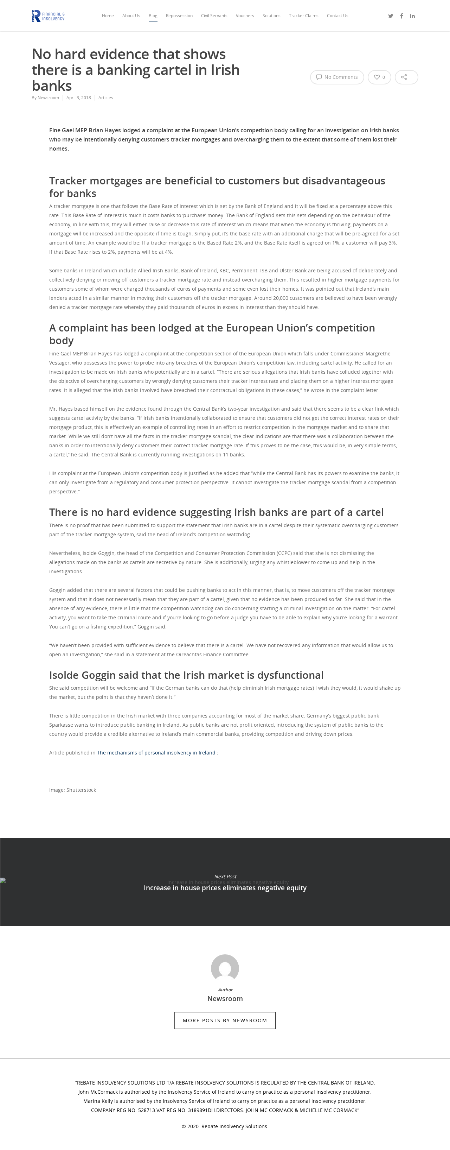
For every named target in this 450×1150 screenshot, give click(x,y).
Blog (153, 16)
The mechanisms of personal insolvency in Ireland (156, 752)
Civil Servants (214, 16)
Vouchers (245, 16)
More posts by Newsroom (225, 1020)
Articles (105, 98)
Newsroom (48, 98)
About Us (131, 16)
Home (108, 16)
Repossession (179, 16)
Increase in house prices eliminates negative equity (225, 882)
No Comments (340, 77)
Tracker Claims (304, 16)
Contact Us (337, 16)
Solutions (272, 16)
